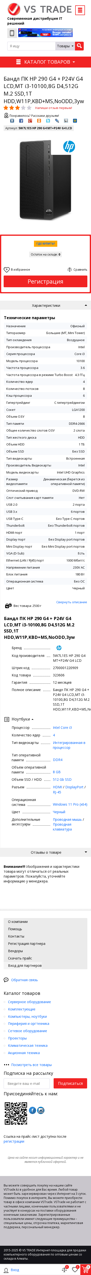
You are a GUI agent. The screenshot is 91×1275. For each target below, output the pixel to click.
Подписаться (70, 1083)
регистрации (14, 1141)
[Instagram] (40, 1110)
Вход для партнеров (24, 965)
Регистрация (45, 281)
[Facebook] (32, 1110)
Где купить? (45, 243)
